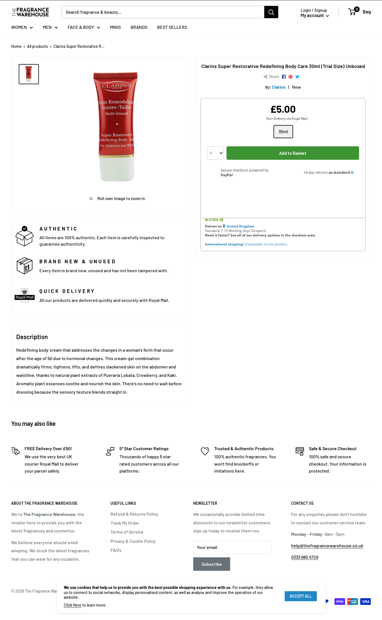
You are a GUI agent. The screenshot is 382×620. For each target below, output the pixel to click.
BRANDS (139, 27)
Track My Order (124, 522)
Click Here (72, 605)
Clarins (279, 87)
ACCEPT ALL (301, 596)
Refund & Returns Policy (134, 513)
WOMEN (19, 27)
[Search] (271, 12)
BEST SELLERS (172, 27)
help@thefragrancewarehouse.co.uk (327, 545)
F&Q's (115, 550)
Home (16, 46)
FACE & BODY (81, 27)
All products (37, 46)
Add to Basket (292, 153)
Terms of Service (126, 531)
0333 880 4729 (304, 557)
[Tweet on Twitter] (297, 77)
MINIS (115, 27)
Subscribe (212, 564)
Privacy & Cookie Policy (133, 541)
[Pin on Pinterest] (291, 77)
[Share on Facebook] (284, 77)
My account (313, 15)
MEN (47, 27)
